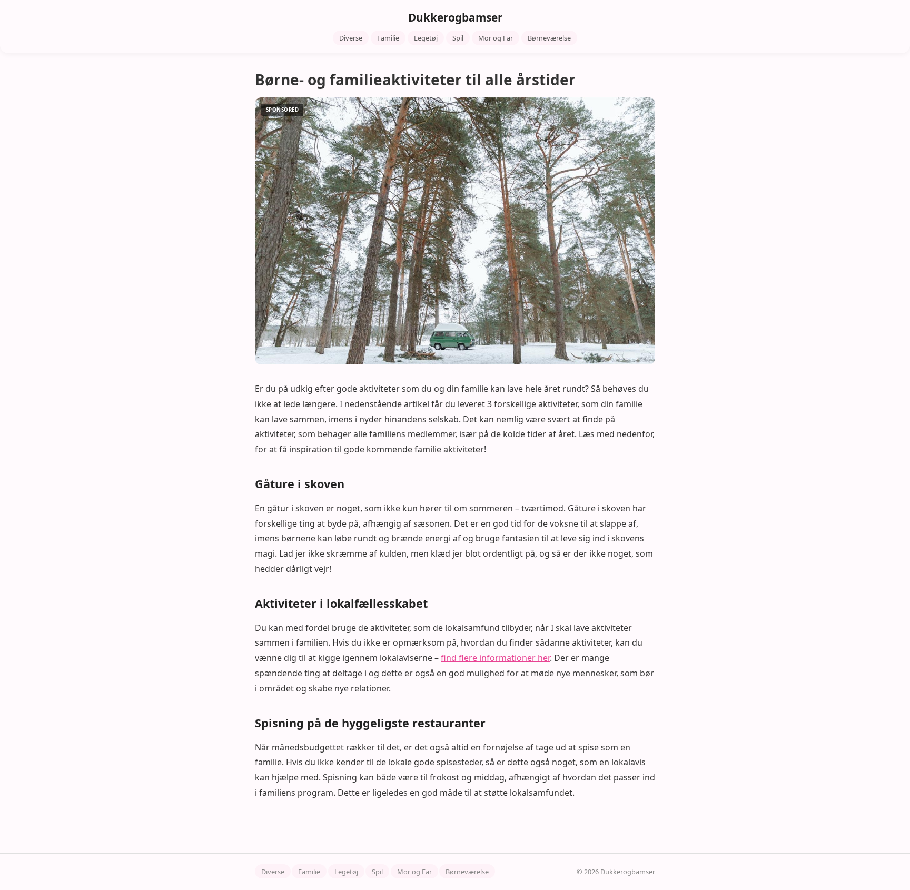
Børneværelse (549, 38)
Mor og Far (495, 38)
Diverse (350, 38)
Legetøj (426, 38)
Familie (388, 38)
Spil (457, 38)
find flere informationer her (495, 658)
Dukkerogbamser (455, 17)
